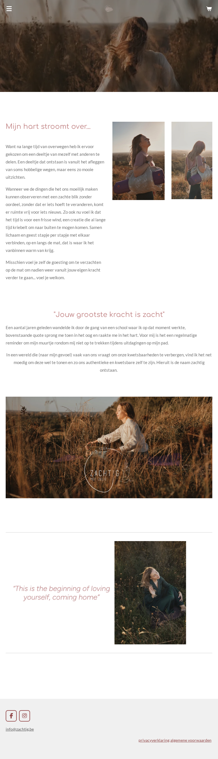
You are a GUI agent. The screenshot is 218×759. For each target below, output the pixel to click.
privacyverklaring (154, 740)
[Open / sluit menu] (9, 8)
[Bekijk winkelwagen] (209, 8)
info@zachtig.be (20, 729)
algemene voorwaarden (190, 740)
